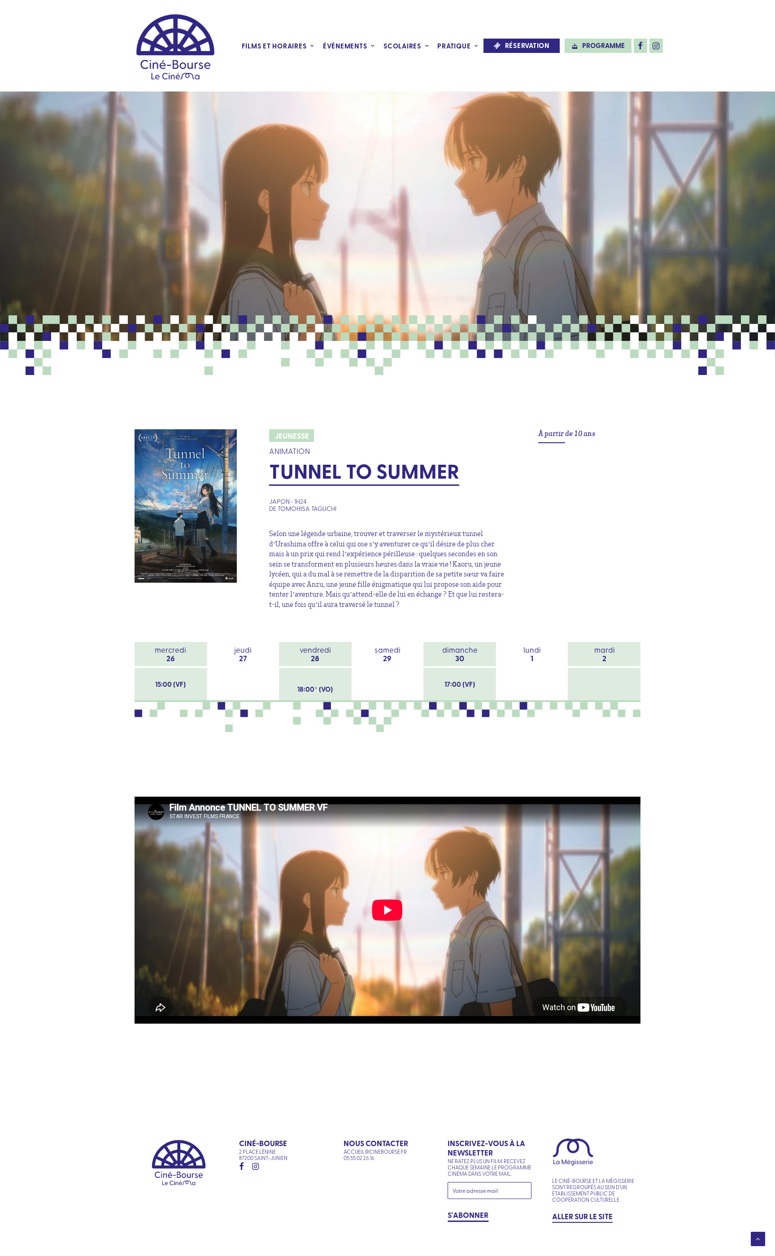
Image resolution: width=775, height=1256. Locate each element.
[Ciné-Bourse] (175, 45)
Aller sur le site (582, 1216)
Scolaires (402, 46)
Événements (345, 46)
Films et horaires (274, 46)
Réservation (527, 45)
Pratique (453, 46)
